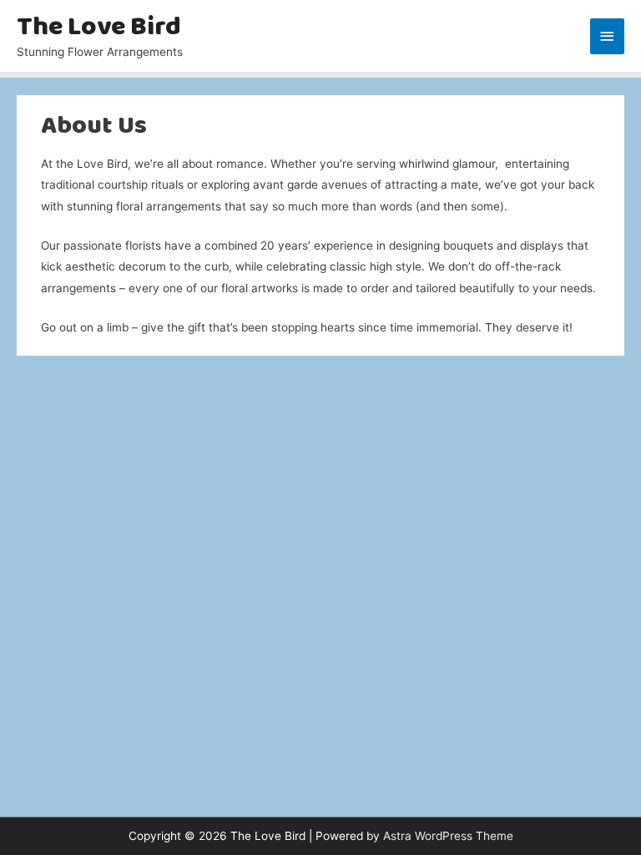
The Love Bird (99, 27)
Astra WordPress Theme (448, 835)
